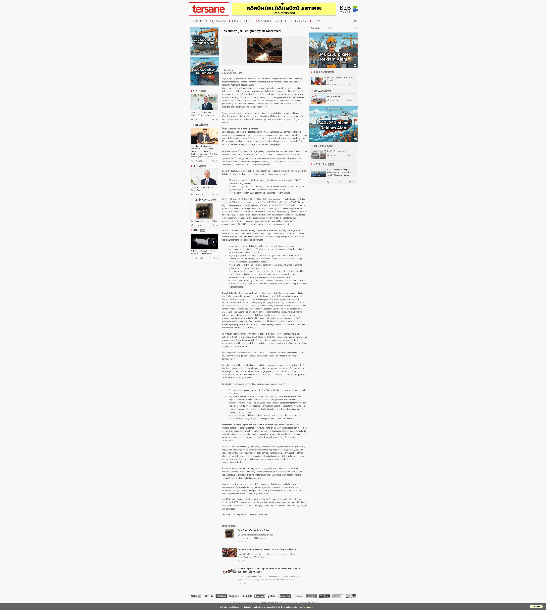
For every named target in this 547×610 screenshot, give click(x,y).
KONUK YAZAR (320, 72)
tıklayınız (307, 607)
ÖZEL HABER (320, 145)
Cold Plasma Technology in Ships (204, 221)
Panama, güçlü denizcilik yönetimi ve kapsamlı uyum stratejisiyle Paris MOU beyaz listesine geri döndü (340, 173)
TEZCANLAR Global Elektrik (337, 151)
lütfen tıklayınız (312, 603)
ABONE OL (281, 21)
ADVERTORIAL (320, 164)
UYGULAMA (319, 90)
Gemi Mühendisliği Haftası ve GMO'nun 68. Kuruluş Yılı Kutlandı (203, 113)
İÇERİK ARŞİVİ (219, 21)
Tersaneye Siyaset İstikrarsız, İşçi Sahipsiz (340, 78)
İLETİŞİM (316, 21)
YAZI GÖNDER (265, 21)
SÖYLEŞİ (197, 124)
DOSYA (196, 166)
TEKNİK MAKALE (202, 199)
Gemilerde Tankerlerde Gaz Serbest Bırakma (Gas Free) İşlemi (267, 549)
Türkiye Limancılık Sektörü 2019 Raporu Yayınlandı (203, 188)
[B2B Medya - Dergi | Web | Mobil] (349, 14)
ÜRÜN (196, 230)
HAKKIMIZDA (200, 21)
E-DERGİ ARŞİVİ (299, 21)
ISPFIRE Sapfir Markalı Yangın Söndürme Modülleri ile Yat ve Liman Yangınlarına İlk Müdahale (269, 570)
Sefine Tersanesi (333, 96)
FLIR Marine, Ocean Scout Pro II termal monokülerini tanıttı (203, 252)
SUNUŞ (197, 91)
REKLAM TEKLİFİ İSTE (242, 21)
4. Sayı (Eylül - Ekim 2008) (232, 73)
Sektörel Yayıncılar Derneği (270, 603)
